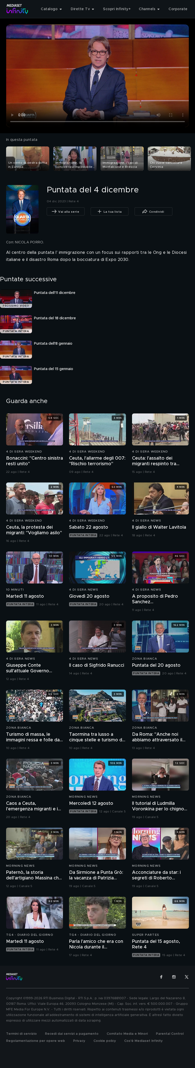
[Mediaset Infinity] (17, 9)
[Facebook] (161, 977)
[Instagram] (174, 977)
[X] (186, 977)
